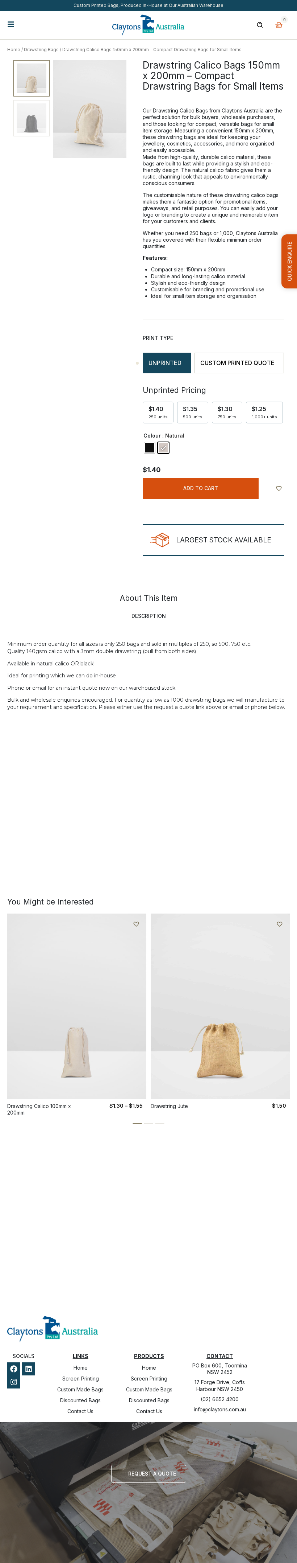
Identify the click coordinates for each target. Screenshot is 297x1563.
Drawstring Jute (169, 1106)
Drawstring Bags (41, 49)
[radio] (149, 447)
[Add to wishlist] (278, 488)
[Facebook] (13, 1368)
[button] (137, 1123)
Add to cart (200, 488)
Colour (152, 435)
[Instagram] (13, 1381)
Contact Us (80, 1411)
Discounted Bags (80, 1400)
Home (13, 49)
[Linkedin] (28, 1368)
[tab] (167, 363)
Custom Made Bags (80, 1389)
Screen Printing (80, 1378)
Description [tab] (148, 616)
